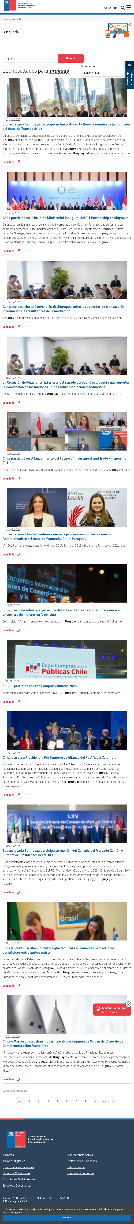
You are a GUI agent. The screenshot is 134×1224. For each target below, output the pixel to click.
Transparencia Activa (80, 1155)
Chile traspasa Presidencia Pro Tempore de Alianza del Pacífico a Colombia (59, 758)
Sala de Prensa (76, 1167)
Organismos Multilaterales (19, 1179)
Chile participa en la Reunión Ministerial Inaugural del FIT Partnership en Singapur (65, 218)
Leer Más (9, 162)
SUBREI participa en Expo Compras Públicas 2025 (40, 686)
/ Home (6, 19)
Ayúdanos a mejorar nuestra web (114, 1010)
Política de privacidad (15, 1201)
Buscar (70, 58)
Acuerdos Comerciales (16, 1173)
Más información (12, 1212)
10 (104, 1101)
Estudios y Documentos (17, 1185)
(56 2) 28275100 (59, 1198)
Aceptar (67, 1217)
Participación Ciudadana (82, 1161)
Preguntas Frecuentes (80, 1173)
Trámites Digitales (14, 1161)
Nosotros (8, 1155)
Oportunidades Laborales (18, 1167)
